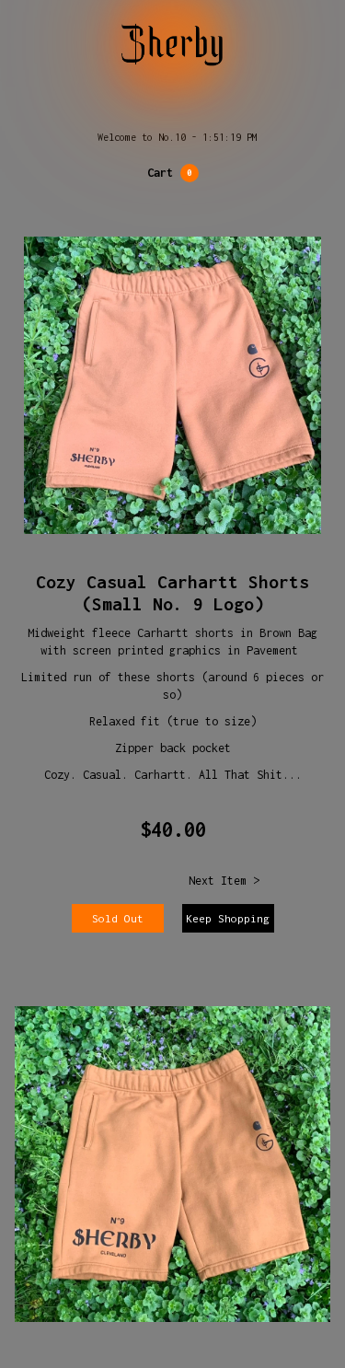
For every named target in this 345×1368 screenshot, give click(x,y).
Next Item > (224, 880)
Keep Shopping (228, 918)
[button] (173, 173)
